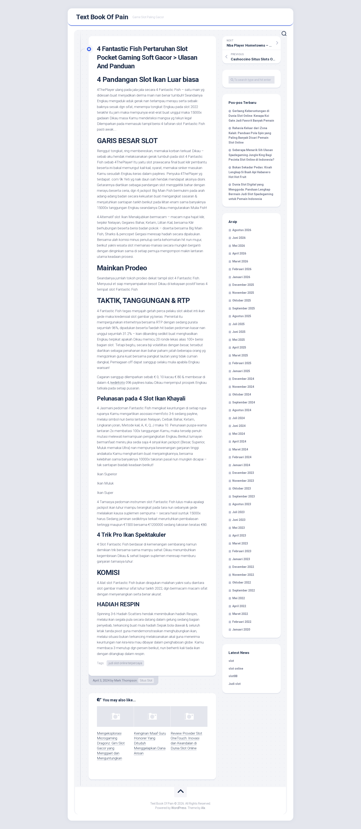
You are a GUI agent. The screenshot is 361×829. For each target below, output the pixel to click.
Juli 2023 (238, 512)
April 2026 (239, 253)
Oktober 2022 (241, 582)
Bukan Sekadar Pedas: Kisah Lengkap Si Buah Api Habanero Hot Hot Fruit (250, 172)
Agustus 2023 (241, 504)
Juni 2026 (238, 237)
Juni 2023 (238, 519)
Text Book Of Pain (102, 17)
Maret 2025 (240, 355)
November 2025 (243, 292)
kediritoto (118, 382)
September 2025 (243, 308)
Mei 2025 (238, 339)
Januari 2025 (241, 371)
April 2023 (239, 535)
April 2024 (239, 441)
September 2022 (243, 590)
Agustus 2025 (241, 316)
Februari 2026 (241, 269)
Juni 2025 (238, 331)
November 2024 (243, 386)
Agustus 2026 (241, 230)
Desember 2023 (243, 472)
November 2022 (243, 574)
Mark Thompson (125, 680)
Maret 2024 (240, 449)
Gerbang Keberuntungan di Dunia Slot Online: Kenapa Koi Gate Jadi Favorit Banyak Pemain (251, 115)
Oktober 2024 (241, 394)
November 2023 (243, 480)
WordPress (178, 808)
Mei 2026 (238, 245)
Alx (203, 808)
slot (231, 660)
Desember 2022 (243, 566)
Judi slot (235, 683)
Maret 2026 (240, 261)
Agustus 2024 (241, 410)
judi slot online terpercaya (125, 663)
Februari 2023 (241, 551)
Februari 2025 (241, 363)
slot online (236, 668)
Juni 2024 (238, 425)
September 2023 (243, 496)
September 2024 (243, 402)
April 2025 (239, 347)
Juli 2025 (238, 324)
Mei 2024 (238, 433)
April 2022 (239, 606)
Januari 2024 (241, 465)
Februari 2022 (241, 621)
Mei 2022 (238, 598)
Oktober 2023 (241, 488)
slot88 (233, 676)
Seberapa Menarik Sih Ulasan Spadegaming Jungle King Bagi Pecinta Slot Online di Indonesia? (251, 154)
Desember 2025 (243, 284)
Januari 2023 (241, 559)
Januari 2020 (241, 629)
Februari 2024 (241, 457)
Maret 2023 (240, 543)
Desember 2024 (243, 378)
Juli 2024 (238, 418)
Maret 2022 (240, 613)
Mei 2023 (238, 527)
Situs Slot (146, 680)
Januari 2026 (241, 277)
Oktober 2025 (241, 300)
